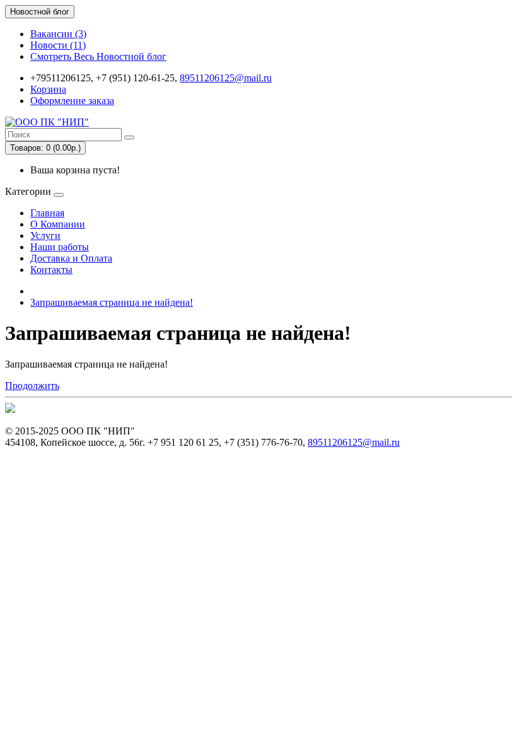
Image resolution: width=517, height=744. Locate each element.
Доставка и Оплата (71, 258)
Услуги (45, 235)
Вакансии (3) (58, 33)
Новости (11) (58, 45)
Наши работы (59, 246)
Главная (47, 212)
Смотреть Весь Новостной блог (98, 56)
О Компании (57, 224)
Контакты (51, 269)
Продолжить (32, 385)
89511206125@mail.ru (226, 78)
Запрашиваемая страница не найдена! (111, 302)
